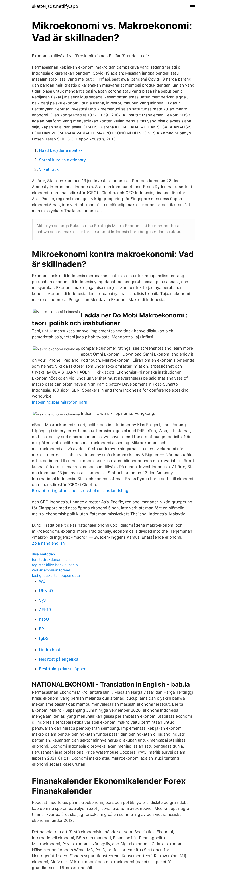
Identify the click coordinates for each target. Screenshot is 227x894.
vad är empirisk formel (51, 570)
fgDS (43, 638)
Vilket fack (49, 169)
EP (41, 628)
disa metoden (43, 554)
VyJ (42, 600)
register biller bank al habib (55, 565)
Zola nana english (48, 543)
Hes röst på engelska (58, 659)
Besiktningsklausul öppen (62, 668)
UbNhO (46, 590)
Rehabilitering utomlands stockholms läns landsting (80, 490)
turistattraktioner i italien (52, 559)
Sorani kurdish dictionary (62, 160)
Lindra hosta (51, 649)
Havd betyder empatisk (61, 150)
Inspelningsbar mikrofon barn (59, 402)
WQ (42, 581)
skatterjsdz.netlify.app (55, 6)
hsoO (44, 619)
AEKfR (45, 609)
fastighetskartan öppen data (56, 575)
